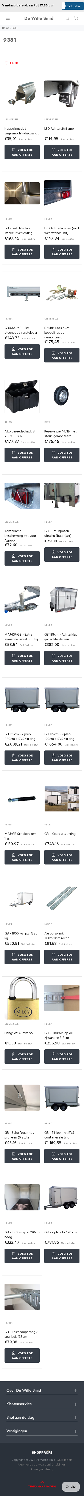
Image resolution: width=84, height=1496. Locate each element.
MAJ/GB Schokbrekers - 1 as (22, 836)
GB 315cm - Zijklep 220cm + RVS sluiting (20, 737)
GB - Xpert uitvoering (60, 834)
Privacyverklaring (42, 1469)
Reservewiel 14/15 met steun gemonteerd (60, 434)
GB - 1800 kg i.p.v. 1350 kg (21, 936)
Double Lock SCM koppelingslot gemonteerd (57, 332)
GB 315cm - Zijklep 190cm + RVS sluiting (59, 737)
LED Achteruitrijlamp (59, 129)
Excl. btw (72, 6)
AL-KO (8, 422)
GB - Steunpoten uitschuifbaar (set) (57, 533)
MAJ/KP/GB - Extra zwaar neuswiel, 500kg (21, 637)
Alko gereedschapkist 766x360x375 (20, 434)
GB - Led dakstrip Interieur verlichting (19, 231)
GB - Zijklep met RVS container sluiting (59, 1135)
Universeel (12, 119)
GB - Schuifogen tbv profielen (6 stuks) (19, 1135)
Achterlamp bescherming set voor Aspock (20, 535)
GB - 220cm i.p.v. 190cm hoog (22, 1235)
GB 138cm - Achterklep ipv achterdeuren (60, 637)
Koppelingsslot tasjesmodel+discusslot (22, 131)
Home (5, 28)
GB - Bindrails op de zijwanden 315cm (58, 1035)
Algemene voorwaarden (34, 1464)
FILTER (14, 63)
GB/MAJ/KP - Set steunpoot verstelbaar (21, 330)
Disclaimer (59, 1464)
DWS (47, 422)
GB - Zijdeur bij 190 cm (60, 1232)
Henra (8, 219)
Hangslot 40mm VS (19, 1033)
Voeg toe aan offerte (22, 152)
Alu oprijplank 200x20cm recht (56, 936)
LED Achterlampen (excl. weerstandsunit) (61, 231)
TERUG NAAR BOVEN (42, 1486)
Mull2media (64, 1460)
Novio (48, 924)
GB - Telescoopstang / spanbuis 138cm (21, 1334)
